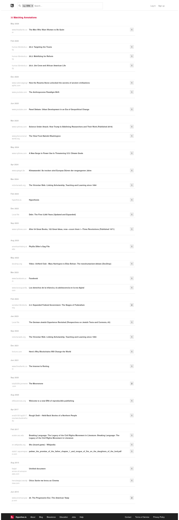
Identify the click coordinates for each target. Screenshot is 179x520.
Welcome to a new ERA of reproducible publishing (51, 400)
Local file (16, 214)
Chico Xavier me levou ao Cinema (44, 480)
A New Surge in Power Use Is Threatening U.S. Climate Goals (56, 153)
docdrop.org (17, 263)
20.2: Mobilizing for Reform (41, 56)
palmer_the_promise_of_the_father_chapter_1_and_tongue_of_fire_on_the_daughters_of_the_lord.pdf (75, 451)
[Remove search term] (32, 5)
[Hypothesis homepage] (14, 5)
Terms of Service (142, 517)
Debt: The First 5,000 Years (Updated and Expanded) (52, 214)
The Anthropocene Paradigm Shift (44, 92)
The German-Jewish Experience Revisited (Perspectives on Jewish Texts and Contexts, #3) (69, 322)
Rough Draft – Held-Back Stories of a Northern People (53, 415)
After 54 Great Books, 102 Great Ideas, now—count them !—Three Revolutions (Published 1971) (72, 229)
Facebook (33, 278)
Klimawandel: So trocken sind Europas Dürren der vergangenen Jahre (60, 170)
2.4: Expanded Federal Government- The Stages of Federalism (57, 305)
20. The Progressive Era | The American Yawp (49, 497)
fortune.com (17, 351)
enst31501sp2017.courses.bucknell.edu (19, 418)
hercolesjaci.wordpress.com (19, 481)
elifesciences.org (19, 400)
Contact (128, 517)
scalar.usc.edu (18, 435)
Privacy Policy (159, 517)
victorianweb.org (19, 185)
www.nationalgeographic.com (20, 84)
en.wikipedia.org (19, 444)
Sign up (161, 6)
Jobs (74, 517)
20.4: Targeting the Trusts (40, 47)
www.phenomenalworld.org (19, 137)
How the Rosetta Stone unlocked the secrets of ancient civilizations (59, 82)
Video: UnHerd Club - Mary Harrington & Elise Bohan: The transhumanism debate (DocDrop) (70, 263)
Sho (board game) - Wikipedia (42, 444)
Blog (41, 517)
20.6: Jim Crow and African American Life (47, 65)
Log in (153, 6)
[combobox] (67, 6)
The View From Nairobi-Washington (45, 136)
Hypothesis (34, 199)
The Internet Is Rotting (39, 366)
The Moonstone (36, 383)
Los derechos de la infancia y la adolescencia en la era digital (56, 287)
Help (81, 517)
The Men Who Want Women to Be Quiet (46, 29)
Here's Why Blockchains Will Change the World (50, 351)
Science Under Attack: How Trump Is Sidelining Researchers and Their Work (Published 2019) (71, 126)
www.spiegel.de (18, 170)
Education (64, 517)
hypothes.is (17, 199)
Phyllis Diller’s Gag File (39, 246)
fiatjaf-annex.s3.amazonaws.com (19, 471)
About (32, 517)
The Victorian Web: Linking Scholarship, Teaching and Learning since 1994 (62, 185)
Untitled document (37, 468)
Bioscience (51, 517)
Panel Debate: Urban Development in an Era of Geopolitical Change (59, 109)
